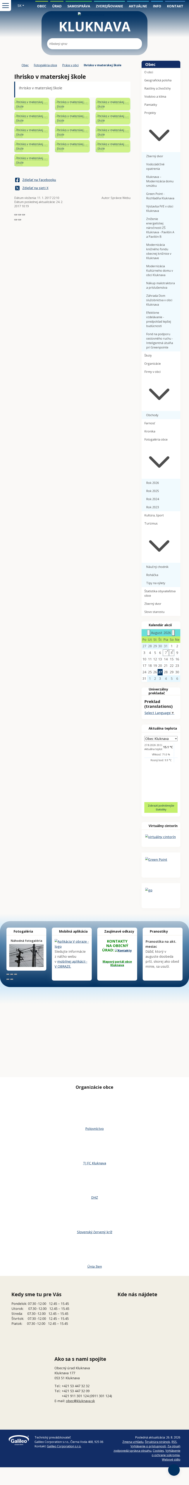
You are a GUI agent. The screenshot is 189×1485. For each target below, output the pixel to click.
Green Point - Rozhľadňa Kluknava (160, 196)
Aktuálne (138, 6)
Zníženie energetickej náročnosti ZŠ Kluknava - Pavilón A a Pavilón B (160, 228)
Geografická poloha (157, 80)
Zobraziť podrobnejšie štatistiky (161, 807)
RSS (174, 1442)
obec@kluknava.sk (80, 1401)
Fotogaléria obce (45, 65)
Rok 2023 (152, 507)
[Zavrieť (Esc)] (15, 214)
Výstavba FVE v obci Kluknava (159, 208)
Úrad (57, 6)
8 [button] (172, 652)
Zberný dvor (154, 156)
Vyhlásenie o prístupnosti (148, 1446)
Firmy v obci (152, 372)
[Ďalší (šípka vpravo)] (19, 219)
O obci (148, 72)
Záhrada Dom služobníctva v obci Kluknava (159, 300)
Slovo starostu (154, 612)
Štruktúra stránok (157, 1442)
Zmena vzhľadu (132, 1442)
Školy (148, 355)
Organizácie (152, 364)
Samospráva (78, 6)
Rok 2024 (152, 499)
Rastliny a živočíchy (157, 88)
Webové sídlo (171, 1460)
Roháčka (152, 575)
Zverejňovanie (109, 6)
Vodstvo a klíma (155, 96)
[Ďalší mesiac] (173, 633)
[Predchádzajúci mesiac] (148, 633)
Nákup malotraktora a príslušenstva (160, 285)
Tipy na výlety (155, 583)
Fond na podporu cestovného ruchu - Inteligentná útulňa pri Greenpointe (159, 340)
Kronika (149, 431)
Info (157, 6)
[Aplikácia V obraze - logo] (72, 943)
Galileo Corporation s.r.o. (64, 1446)
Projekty (150, 113)
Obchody (152, 415)
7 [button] (166, 652)
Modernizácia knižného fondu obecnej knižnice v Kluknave (158, 251)
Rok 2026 (152, 483)
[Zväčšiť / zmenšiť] (23, 214)
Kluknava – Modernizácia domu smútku (159, 181)
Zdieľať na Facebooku (39, 180)
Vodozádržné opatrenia (155, 166)
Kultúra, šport (154, 515)
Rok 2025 (152, 491)
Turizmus (151, 523)
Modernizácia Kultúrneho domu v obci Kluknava (159, 270)
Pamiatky (150, 105)
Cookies (158, 1451)
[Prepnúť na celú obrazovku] (19, 214)
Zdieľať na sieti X (35, 188)
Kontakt (175, 6)
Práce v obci (70, 65)
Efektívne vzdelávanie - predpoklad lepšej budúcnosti (158, 319)
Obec (41, 6)
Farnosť (149, 423)
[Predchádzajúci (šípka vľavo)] (15, 219)
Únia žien (94, 1267)
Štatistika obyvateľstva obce (160, 593)
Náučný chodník (157, 567)
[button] (21, 6)
